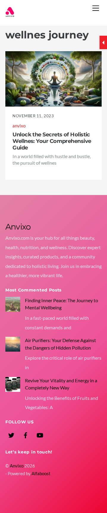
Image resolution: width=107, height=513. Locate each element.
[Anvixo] (9, 14)
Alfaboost (41, 473)
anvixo (19, 125)
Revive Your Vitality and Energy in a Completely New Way (61, 384)
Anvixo (16, 465)
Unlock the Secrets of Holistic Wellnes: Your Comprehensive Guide (51, 141)
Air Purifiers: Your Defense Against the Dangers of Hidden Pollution (60, 343)
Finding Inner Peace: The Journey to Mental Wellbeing (61, 303)
